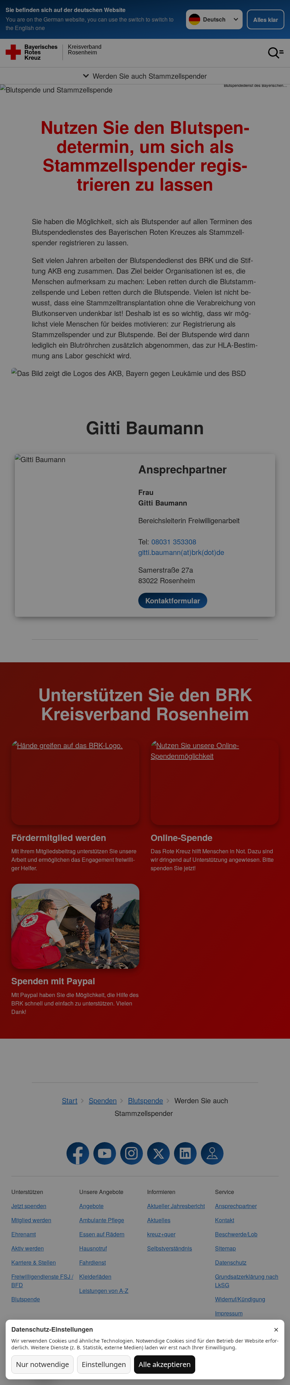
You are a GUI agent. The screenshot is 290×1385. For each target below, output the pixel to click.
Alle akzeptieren (165, 1364)
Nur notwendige (42, 1364)
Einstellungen (104, 1364)
